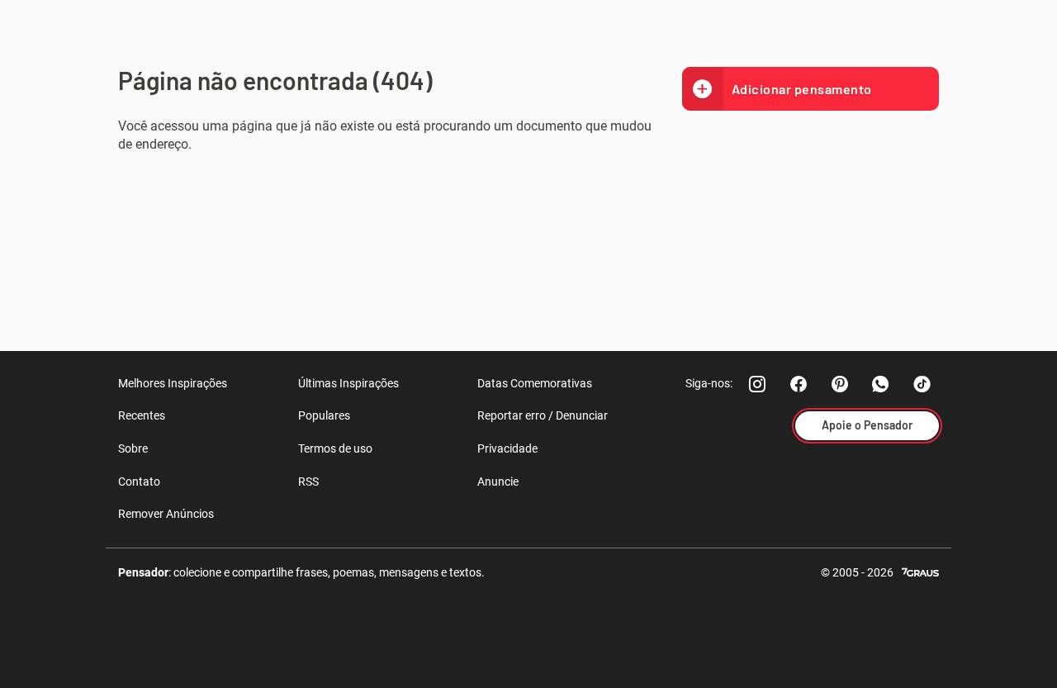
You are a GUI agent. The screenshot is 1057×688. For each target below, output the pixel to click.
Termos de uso (335, 448)
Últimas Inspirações (348, 383)
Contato (139, 481)
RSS (308, 481)
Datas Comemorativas (534, 383)
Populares (324, 415)
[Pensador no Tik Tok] (922, 384)
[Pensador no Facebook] (798, 384)
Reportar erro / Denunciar (542, 415)
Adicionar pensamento (802, 89)
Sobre (133, 448)
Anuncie (498, 481)
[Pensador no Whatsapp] (881, 384)
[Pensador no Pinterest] (839, 384)
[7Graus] (920, 571)
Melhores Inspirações (172, 383)
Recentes (141, 415)
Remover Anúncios (166, 513)
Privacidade (507, 448)
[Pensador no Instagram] (757, 384)
